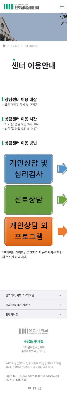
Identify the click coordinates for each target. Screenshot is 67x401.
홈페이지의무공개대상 (33, 351)
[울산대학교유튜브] (29, 388)
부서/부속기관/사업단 (18, 305)
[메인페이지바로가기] (21, 6)
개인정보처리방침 (33, 341)
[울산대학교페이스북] (34, 388)
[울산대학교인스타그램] (39, 388)
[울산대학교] (33, 331)
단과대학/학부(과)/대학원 (20, 295)
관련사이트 (12, 314)
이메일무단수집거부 (33, 347)
